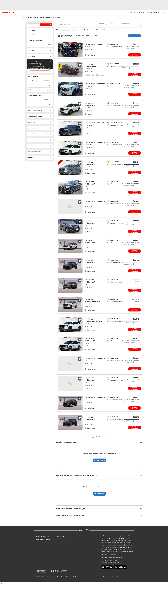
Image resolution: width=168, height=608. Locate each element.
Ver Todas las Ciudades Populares (112, 558)
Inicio (130, 12)
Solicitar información (134, 54)
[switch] (48, 90)
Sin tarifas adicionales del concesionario (129, 66)
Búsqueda (137, 12)
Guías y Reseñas (61, 536)
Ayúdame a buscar (134, 36)
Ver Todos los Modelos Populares (112, 560)
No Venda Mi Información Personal (70, 577)
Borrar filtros (117, 30)
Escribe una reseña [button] (100, 460)
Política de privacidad (53, 577)
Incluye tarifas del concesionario (131, 46)
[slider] (29, 70)
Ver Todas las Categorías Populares (113, 563)
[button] (39, 35)
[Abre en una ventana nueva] (107, 567)
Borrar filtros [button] (33, 25)
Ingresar (64, 572)
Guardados (144, 12)
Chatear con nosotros (43, 539)
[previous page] (88, 436)
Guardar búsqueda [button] (46, 25)
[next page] (110, 436)
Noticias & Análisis (42, 536)
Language (41, 571)
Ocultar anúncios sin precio (35, 90)
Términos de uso (41, 577)
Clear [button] (49, 44)
